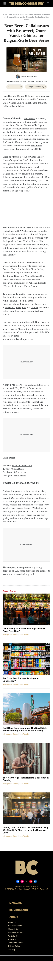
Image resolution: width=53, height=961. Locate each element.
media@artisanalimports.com (19, 339)
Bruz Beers (29, 118)
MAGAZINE (15, 903)
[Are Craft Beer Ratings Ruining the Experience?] (26, 659)
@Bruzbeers (20, 472)
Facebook (10, 307)
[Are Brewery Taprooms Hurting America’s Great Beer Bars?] (26, 609)
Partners (12, 939)
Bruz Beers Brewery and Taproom (22, 147)
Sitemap (11, 949)
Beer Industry (14, 14)
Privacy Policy (14, 946)
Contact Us (13, 929)
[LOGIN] (48, 3)
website (12, 304)
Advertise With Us (16, 932)
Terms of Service (15, 943)
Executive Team (15, 925)
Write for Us (13, 936)
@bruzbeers (20, 475)
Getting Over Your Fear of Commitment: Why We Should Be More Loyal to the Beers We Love (25, 830)
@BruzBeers (17, 468)
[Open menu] (5, 3)
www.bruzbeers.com (22, 465)
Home (5, 14)
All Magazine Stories (10, 635)
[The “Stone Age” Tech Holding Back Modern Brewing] (26, 758)
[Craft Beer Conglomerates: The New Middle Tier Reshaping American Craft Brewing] (26, 709)
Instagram (21, 307)
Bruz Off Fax (36, 148)
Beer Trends (25, 14)
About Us (12, 922)
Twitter (34, 307)
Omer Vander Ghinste (21, 125)
